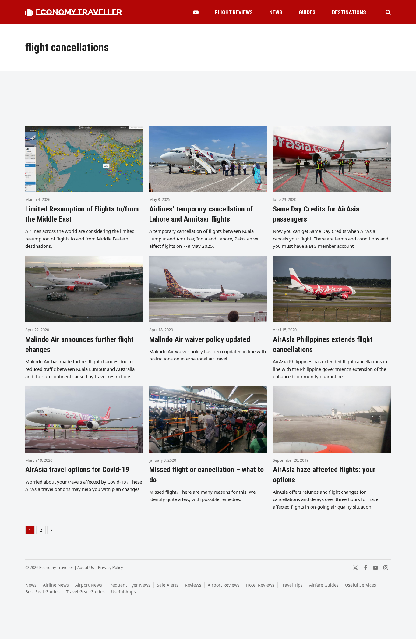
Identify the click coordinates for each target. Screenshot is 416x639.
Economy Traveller (79, 12)
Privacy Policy (110, 567)
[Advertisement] (208, 101)
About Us (85, 567)
